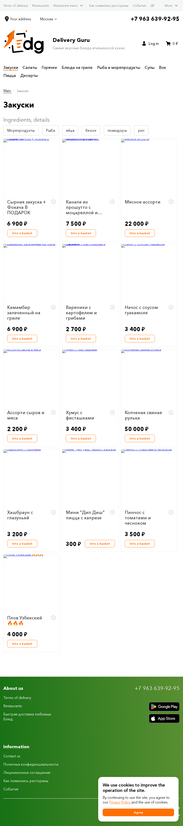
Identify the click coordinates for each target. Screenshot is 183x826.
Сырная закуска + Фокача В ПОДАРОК (26, 207)
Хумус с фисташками (80, 415)
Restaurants (40, 6)
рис (141, 130)
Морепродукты (21, 130)
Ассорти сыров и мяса (25, 415)
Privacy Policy (120, 802)
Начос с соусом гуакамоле (141, 310)
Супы (149, 67)
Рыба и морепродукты (118, 67)
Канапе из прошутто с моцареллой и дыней (82, 207)
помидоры (117, 130)
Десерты (29, 75)
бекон (90, 130)
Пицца (9, 75)
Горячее (49, 67)
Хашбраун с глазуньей (20, 515)
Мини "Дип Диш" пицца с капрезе (85, 515)
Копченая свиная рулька (143, 415)
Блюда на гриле (77, 67)
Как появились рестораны (108, 6)
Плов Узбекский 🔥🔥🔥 (24, 620)
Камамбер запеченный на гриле (23, 313)
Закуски (10, 67)
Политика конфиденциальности (30, 764)
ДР (152, 6)
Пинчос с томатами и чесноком (138, 518)
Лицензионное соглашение (26, 772)
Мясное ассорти (142, 202)
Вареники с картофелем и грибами (81, 313)
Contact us (11, 756)
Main (7, 90)
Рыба (50, 130)
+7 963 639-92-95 (155, 19)
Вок (162, 67)
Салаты (30, 67)
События (139, 6)
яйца (70, 130)
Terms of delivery (15, 6)
